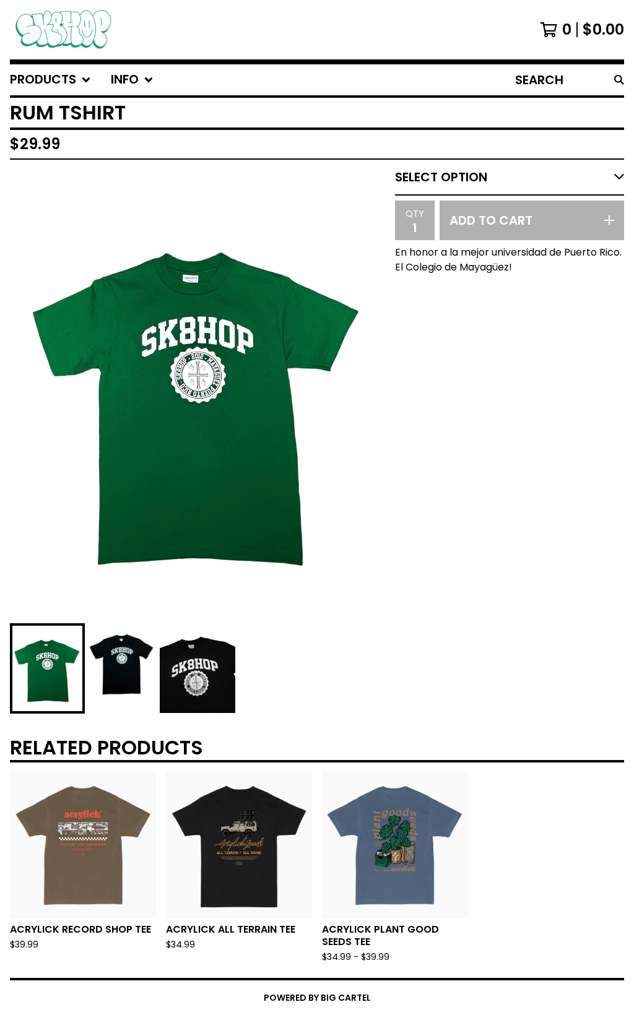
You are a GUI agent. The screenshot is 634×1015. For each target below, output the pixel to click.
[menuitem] (50, 79)
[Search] (619, 79)
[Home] (63, 30)
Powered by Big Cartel (317, 997)
